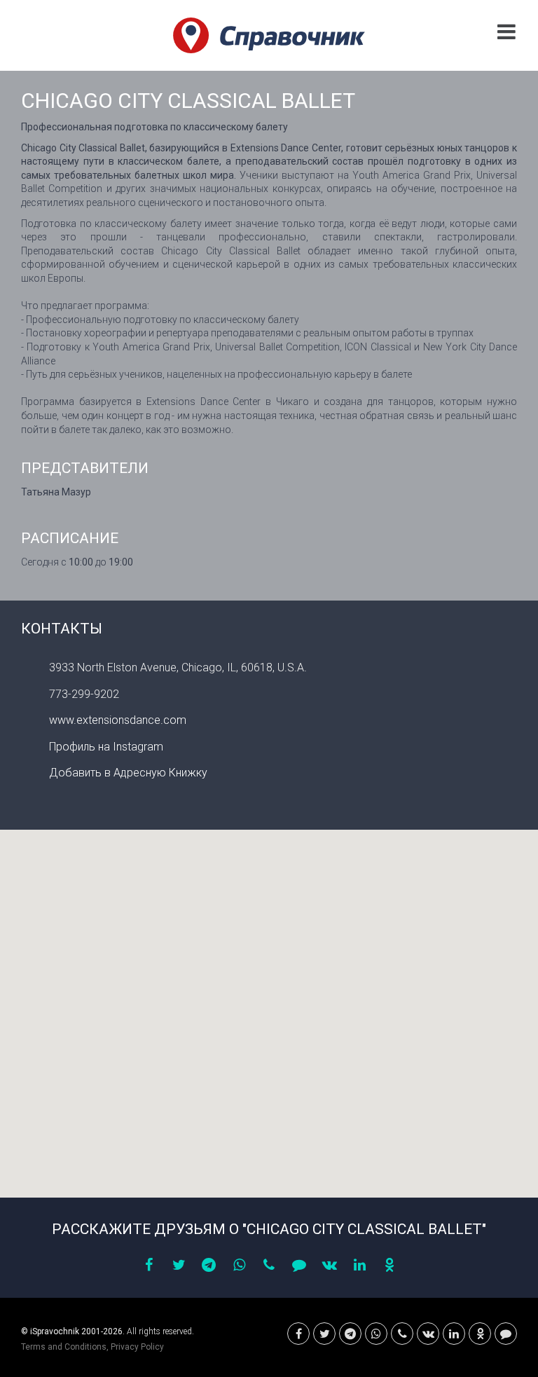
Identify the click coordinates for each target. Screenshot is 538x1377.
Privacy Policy (137, 1347)
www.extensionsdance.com (117, 720)
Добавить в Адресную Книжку (128, 772)
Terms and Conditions (63, 1347)
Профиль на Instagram (106, 746)
